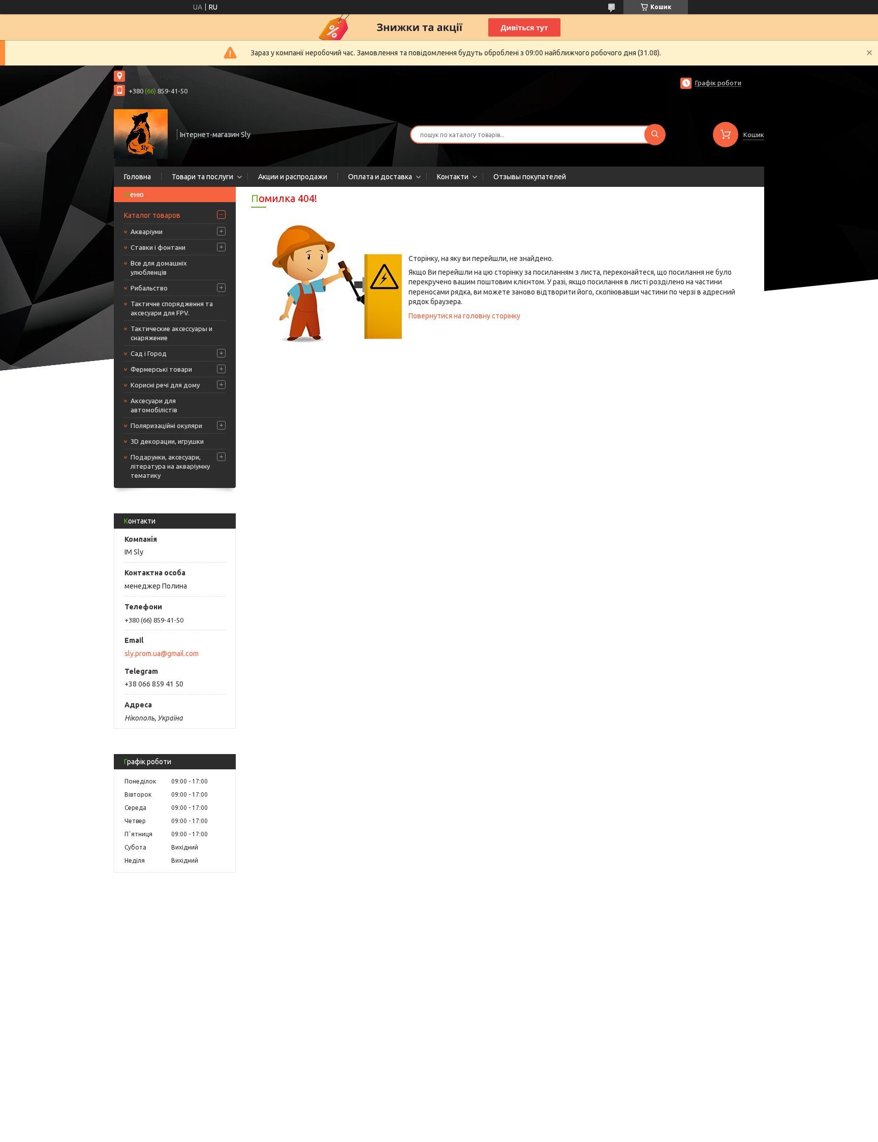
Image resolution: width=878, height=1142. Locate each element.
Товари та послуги (202, 176)
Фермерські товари (161, 369)
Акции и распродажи (292, 176)
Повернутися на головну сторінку (464, 316)
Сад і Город (149, 353)
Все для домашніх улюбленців (159, 267)
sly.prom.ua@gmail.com (161, 653)
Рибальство (149, 287)
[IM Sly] (141, 133)
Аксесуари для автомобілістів (154, 405)
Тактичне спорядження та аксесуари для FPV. (172, 308)
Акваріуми (147, 231)
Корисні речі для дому (165, 384)
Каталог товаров (152, 215)
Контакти (452, 176)
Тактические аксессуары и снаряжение (171, 333)
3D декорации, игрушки (167, 441)
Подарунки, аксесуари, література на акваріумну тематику (170, 466)
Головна (137, 176)
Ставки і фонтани (158, 247)
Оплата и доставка (380, 176)
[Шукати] (655, 134)
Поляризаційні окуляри (166, 425)
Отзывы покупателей (529, 176)
